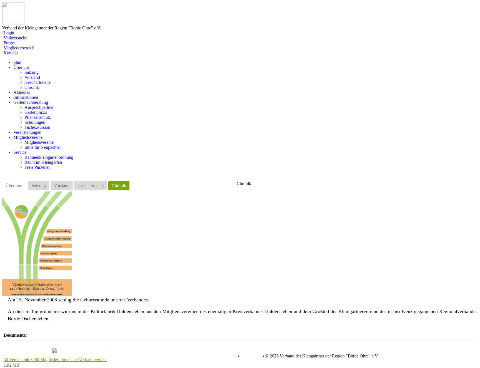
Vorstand (32, 77)
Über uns (14, 185)
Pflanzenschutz (37, 117)
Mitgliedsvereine (39, 142)
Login (9, 33)
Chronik (31, 87)
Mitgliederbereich (19, 48)
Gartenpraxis (35, 112)
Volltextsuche (15, 38)
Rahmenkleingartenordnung (48, 157)
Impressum (250, 356)
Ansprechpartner (39, 107)
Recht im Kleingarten (43, 162)
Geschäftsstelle (37, 82)
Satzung (31, 72)
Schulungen (34, 122)
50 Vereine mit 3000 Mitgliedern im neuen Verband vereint (55, 359)
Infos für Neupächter (42, 147)
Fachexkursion (37, 127)
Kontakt (11, 53)
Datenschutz (225, 356)
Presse (9, 43)
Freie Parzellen (37, 167)
